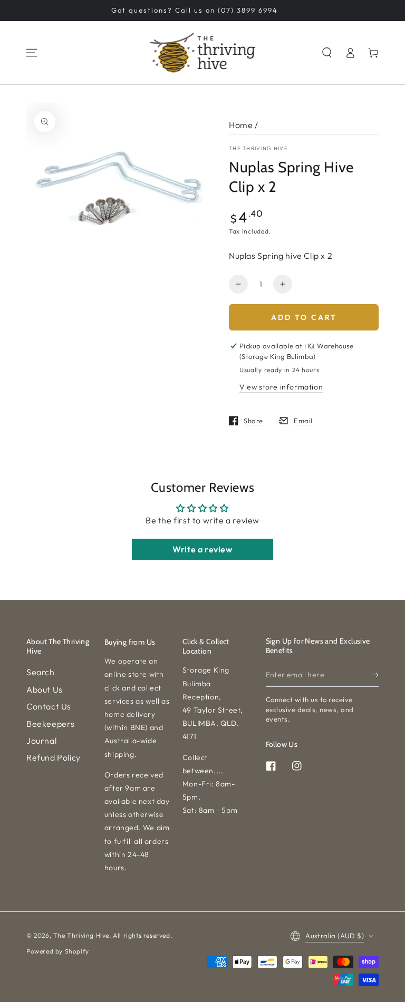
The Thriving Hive (258, 148)
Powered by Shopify (57, 951)
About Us (44, 689)
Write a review (202, 549)
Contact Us (48, 706)
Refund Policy (53, 757)
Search (40, 672)
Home (241, 125)
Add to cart (304, 317)
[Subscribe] (375, 674)
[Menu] (31, 52)
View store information (281, 387)
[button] (327, 52)
